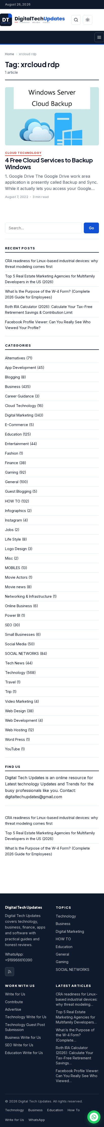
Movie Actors (16, 577)
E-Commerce (16, 425)
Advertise (13, 1009)
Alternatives (15, 358)
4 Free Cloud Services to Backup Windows (49, 163)
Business (12, 386)
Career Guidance (19, 396)
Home (9, 54)
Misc (9, 558)
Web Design (15, 711)
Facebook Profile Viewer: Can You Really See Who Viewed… (77, 1076)
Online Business (18, 606)
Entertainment (17, 444)
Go (91, 228)
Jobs (9, 530)
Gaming (11, 472)
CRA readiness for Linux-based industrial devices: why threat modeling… (76, 999)
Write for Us (15, 994)
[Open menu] (99, 37)
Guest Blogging (18, 491)
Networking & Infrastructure (28, 596)
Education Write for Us (24, 1053)
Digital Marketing (19, 415)
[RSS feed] (9, 971)
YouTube (12, 749)
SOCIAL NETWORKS (22, 653)
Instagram (13, 520)
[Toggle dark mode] (87, 20)
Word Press (15, 739)
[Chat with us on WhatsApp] (93, 1116)
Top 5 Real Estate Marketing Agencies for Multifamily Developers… (76, 1017)
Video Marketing (19, 701)
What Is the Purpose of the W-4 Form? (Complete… (75, 1035)
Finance (11, 463)
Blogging (12, 377)
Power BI (12, 615)
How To (74, 1110)
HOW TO (12, 501)
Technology (15, 672)
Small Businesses (20, 634)
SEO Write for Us (19, 1045)
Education (13, 434)
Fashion (11, 453)
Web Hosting (16, 730)
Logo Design (16, 549)
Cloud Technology (23, 153)
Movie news (15, 587)
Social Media (16, 644)
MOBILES (12, 568)
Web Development (21, 720)
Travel (10, 682)
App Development (20, 367)
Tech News (14, 663)
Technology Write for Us (25, 1017)
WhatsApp (37, 1120)
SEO (8, 625)
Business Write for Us (23, 1037)
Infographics (15, 510)
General (11, 482)
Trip (8, 691)
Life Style (13, 539)
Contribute (14, 1002)
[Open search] (76, 20)
